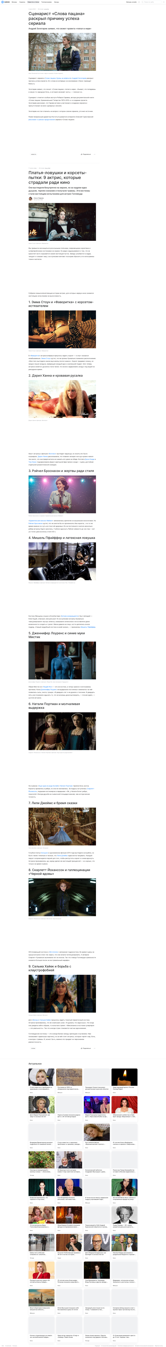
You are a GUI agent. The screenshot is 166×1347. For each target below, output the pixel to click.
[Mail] (2, 2)
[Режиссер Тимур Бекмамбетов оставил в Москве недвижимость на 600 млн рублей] (124, 1164)
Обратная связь (159, 1345)
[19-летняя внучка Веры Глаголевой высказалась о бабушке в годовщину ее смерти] (41, 1219)
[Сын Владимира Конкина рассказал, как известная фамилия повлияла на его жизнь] (69, 1192)
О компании (8, 1345)
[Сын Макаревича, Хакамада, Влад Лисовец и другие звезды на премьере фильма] (97, 1274)
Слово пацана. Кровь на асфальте (58, 78)
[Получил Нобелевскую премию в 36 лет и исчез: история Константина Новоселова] (69, 1247)
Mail (3, 1345)
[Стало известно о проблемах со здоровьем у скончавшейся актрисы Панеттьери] (41, 1081)
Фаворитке (35, 356)
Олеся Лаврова (39, 198)
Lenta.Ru (46, 9)
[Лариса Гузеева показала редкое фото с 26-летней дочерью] (69, 1109)
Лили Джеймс (62, 855)
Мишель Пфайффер (88, 627)
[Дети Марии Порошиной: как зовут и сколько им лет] (41, 1109)
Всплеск (52, 454)
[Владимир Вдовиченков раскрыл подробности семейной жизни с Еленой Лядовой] (41, 1137)
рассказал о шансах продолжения (42, 119)
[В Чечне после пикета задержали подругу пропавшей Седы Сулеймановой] (97, 1192)
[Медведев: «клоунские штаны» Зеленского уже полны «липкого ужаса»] (124, 1274)
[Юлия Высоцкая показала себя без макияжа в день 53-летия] (69, 1302)
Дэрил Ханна (43, 456)
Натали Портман (66, 786)
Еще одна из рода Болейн (49, 786)
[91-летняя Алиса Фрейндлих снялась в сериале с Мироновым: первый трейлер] (124, 1137)
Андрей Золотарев (79, 78)
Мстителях (54, 952)
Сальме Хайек (45, 1020)
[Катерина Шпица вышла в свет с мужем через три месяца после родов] (124, 1302)
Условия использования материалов (144, 1345)
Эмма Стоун (46, 358)
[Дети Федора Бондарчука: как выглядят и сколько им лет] (97, 1247)
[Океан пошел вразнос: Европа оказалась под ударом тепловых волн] (97, 1330)
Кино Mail (47, 168)
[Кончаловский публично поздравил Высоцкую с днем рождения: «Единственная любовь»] (97, 1164)
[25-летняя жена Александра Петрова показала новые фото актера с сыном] (69, 1274)
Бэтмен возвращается (69, 616)
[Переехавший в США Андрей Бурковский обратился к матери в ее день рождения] (97, 1219)
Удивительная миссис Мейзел (40, 521)
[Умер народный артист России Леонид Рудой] (124, 1081)
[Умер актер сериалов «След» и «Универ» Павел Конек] (69, 1330)
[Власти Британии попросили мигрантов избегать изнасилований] (41, 1302)
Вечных (36, 1020)
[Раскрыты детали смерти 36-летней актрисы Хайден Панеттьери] (41, 1274)
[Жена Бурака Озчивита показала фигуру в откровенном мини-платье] (69, 1219)
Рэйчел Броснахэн (36, 523)
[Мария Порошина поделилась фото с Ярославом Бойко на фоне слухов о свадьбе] (97, 1109)
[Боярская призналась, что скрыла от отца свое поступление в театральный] (41, 1192)
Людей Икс (47, 687)
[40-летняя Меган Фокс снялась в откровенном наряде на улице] (124, 1192)
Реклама (15, 1345)
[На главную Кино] (7, 2)
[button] (62, 52)
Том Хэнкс (33, 462)
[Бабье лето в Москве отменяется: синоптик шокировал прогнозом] (41, 1247)
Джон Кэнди (89, 459)
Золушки (44, 853)
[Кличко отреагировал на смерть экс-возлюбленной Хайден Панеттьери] (41, 1330)
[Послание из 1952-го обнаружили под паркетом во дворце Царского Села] (69, 1081)
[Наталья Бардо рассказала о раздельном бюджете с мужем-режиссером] (124, 1247)
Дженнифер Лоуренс (49, 689)
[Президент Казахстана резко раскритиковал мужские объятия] (97, 1081)
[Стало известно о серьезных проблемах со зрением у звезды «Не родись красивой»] (69, 1137)
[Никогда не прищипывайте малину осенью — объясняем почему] (41, 1164)
